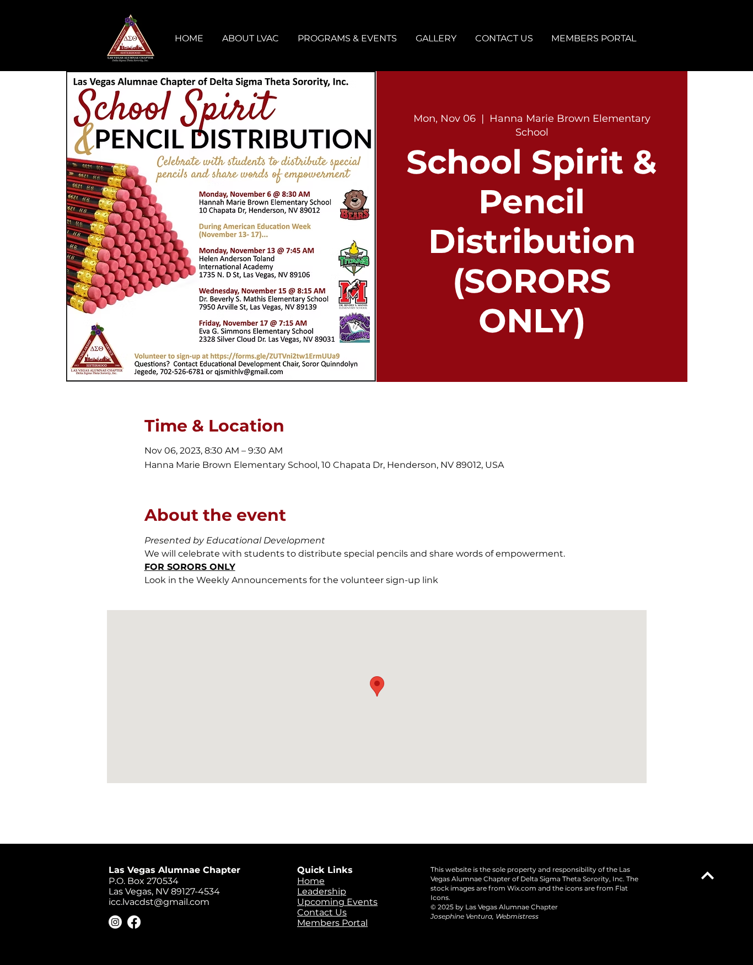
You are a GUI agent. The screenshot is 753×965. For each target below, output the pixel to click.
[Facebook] (134, 922)
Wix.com (521, 888)
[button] (251, 38)
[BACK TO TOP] (707, 875)
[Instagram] (115, 922)
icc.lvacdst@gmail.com (159, 902)
